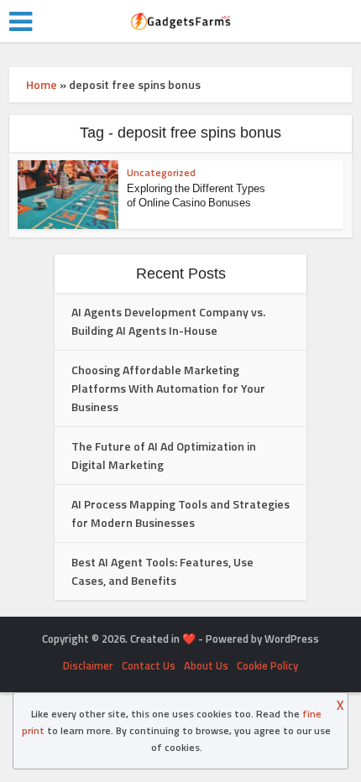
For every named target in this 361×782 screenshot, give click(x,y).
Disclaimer (88, 665)
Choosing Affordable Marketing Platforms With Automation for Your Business (168, 388)
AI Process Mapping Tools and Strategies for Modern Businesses (180, 513)
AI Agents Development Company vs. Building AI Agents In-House (168, 321)
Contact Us (148, 665)
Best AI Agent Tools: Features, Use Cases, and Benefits (162, 571)
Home (41, 84)
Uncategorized (161, 172)
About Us (206, 665)
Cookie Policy (267, 665)
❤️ (189, 638)
